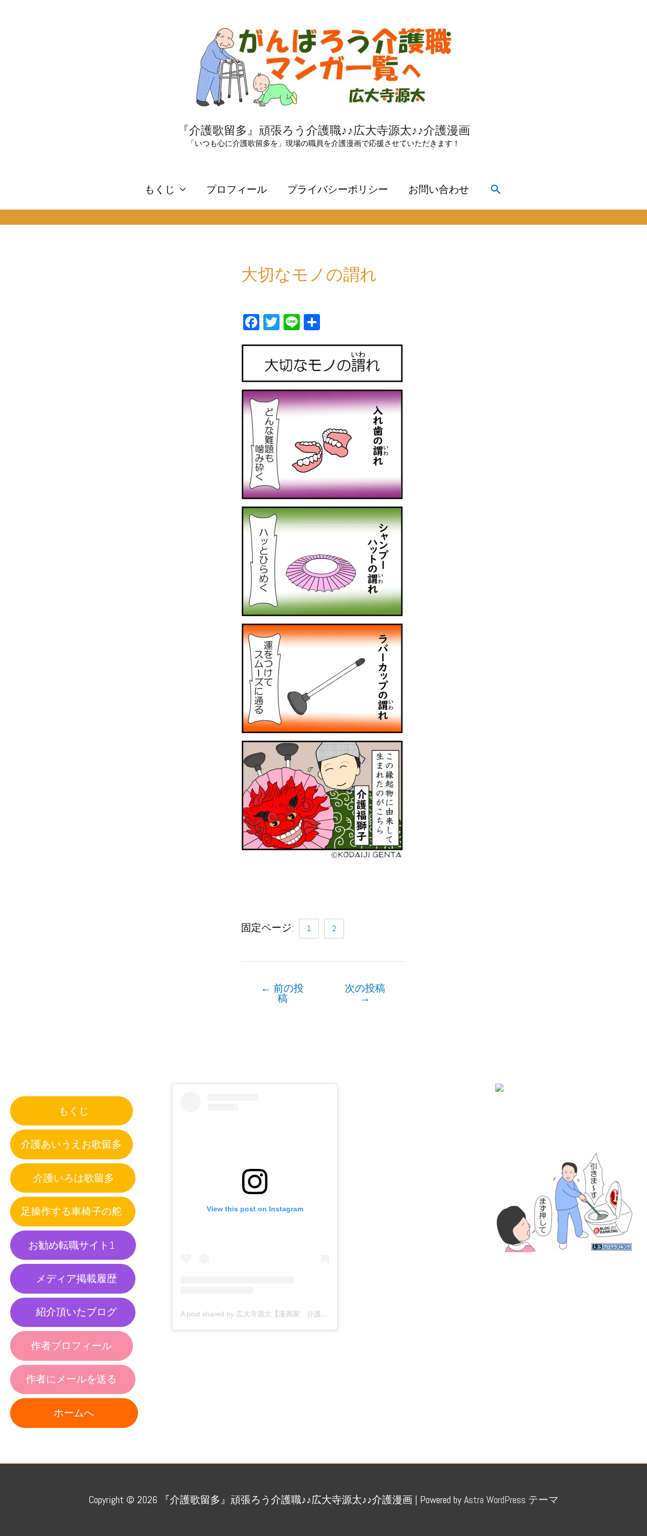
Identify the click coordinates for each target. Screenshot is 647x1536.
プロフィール (236, 189)
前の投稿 (282, 993)
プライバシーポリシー (337, 189)
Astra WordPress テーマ (511, 1499)
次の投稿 (365, 993)
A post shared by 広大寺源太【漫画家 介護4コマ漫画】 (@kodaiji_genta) (298, 1314)
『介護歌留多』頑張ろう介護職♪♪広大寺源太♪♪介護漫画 (323, 130)
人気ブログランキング (540, 1261)
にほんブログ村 (530, 1130)
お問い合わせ (438, 189)
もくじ (160, 189)
